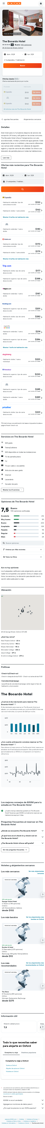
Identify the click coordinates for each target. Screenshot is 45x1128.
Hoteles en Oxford (12, 1071)
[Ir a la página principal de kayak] (14, 3)
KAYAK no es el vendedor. (13, 1100)
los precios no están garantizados (13, 1094)
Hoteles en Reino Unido (14, 1121)
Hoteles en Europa (32, 1119)
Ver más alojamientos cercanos (36, 872)
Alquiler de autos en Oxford (15, 1068)
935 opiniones (26, 45)
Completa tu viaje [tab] (11, 1053)
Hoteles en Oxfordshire (9, 1123)
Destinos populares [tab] (28, 1053)
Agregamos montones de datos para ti (17, 1104)
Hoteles (21, 1119)
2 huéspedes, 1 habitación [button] (14, 60)
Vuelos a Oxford (11, 1065)
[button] (3, 3)
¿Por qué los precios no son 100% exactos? (19, 1108)
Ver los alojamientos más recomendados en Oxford (35, 964)
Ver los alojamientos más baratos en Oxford (35, 918)
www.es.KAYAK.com (11, 1119)
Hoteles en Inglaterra (29, 1121)
